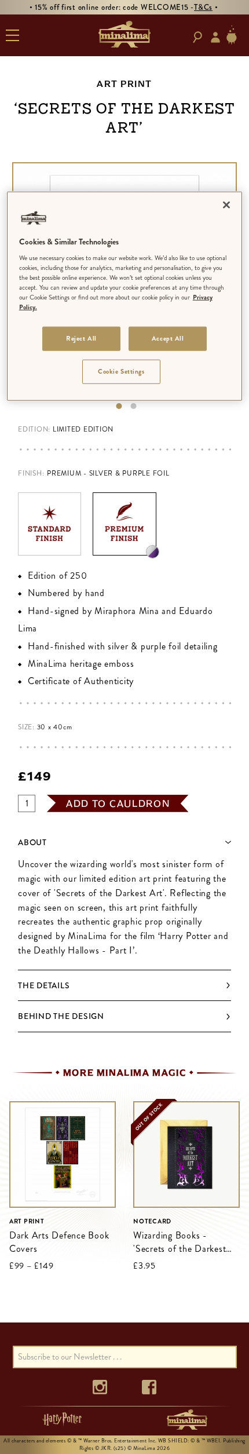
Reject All (81, 338)
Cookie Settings (121, 371)
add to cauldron (118, 803)
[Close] (226, 204)
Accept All (168, 338)
